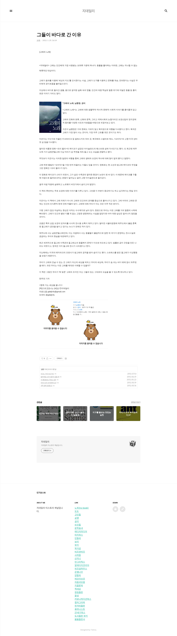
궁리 (79, 307)
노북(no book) (82, 508)
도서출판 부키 (81, 616)
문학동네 (79, 528)
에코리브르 (80, 578)
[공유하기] (47, 358)
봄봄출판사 (80, 619)
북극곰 (78, 548)
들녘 (77, 595)
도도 (77, 511)
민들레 (78, 538)
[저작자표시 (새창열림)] (66, 358)
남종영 (78, 305)
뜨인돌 (78, 524)
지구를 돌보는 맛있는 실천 (48, 380)
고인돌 (78, 514)
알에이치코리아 (82, 565)
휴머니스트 (80, 609)
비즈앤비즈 (80, 551)
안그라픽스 (80, 562)
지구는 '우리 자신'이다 (47, 374)
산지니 (78, 558)
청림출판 (79, 592)
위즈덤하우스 (81, 568)
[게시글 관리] (50, 358)
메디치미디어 (81, 531)
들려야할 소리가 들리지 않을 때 (50, 377)
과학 (80, 310)
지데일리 (45, 441)
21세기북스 (80, 612)
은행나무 (79, 572)
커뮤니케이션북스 (83, 599)
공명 (77, 518)
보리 (77, 541)
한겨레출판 (80, 605)
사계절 (78, 555)
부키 (77, 545)
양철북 (78, 575)
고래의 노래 (76, 302)
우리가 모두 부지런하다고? (48, 383)
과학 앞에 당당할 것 (46, 386)
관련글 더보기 (135, 402)
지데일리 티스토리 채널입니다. (52, 445)
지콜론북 (79, 585)
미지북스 (79, 535)
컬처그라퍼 (80, 602)
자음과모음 (80, 582)
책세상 (78, 589)
